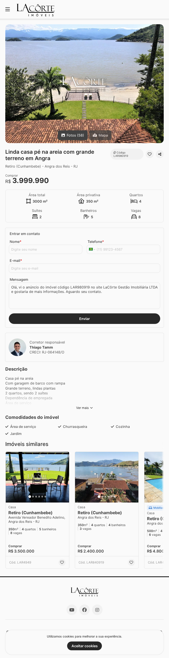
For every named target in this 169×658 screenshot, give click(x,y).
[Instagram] (97, 609)
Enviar (84, 318)
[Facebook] (84, 609)
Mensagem (19, 279)
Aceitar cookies (85, 646)
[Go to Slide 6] (45, 496)
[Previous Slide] (9, 83)
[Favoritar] (150, 154)
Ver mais (82, 408)
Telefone (96, 241)
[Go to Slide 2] (33, 496)
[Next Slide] (160, 83)
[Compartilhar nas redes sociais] (160, 154)
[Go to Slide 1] (29, 496)
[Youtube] (71, 609)
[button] (84, 83)
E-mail (16, 260)
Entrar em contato (25, 233)
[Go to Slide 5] (42, 496)
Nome (15, 241)
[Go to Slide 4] (39, 496)
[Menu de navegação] (7, 9)
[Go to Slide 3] (36, 496)
